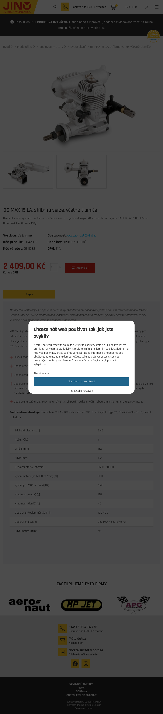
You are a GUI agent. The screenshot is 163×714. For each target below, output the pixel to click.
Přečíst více (40, 373)
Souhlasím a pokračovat (81, 381)
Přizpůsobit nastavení (81, 391)
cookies (89, 345)
